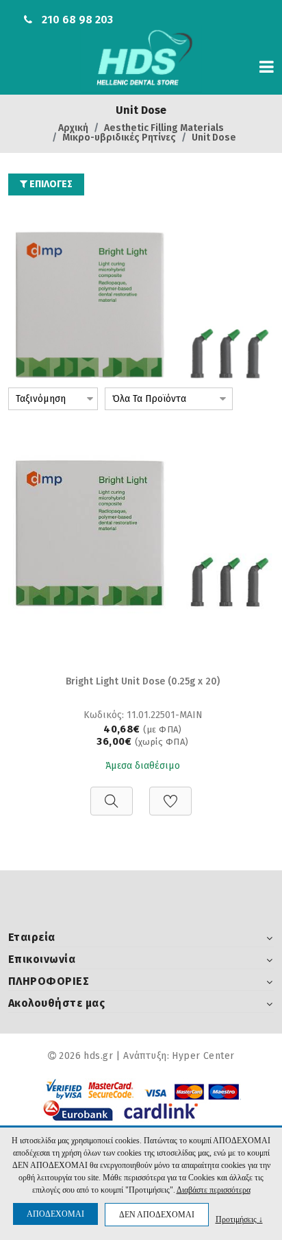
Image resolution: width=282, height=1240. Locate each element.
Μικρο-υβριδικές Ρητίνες (119, 137)
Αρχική (73, 128)
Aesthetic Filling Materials (164, 128)
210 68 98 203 (77, 19)
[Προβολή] (112, 794)
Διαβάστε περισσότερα (214, 1190)
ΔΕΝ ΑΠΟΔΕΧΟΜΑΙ (156, 1214)
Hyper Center (203, 1056)
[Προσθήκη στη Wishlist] (170, 794)
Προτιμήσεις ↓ (239, 1219)
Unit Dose (214, 137)
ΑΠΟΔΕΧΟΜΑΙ (55, 1214)
